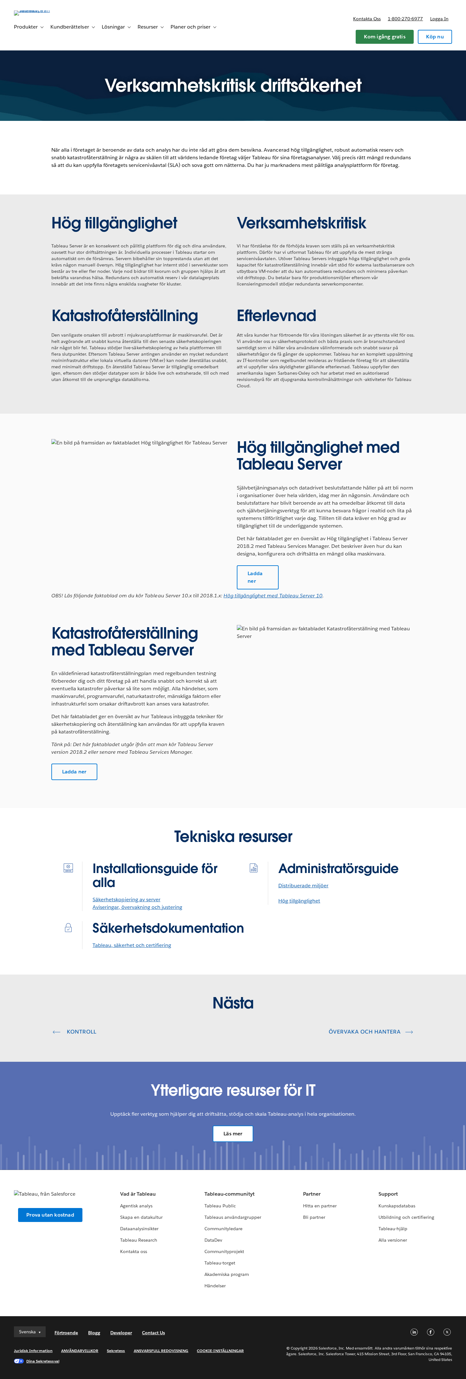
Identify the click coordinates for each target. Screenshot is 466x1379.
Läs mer (232, 1133)
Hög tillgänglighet (299, 900)
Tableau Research (138, 1240)
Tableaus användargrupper (232, 1217)
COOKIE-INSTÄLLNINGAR (220, 1350)
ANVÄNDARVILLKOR (79, 1350)
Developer (121, 1333)
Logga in (439, 19)
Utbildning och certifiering (407, 1217)
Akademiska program (226, 1274)
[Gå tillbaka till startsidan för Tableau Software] (37, 10)
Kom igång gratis (384, 36)
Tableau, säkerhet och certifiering (132, 945)
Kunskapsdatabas (397, 1206)
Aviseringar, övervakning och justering (137, 907)
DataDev (213, 1240)
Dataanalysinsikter (139, 1228)
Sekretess (116, 1350)
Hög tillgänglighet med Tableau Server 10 (272, 595)
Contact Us (153, 1333)
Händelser (215, 1286)
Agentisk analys (136, 1206)
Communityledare (223, 1228)
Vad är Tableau (138, 1194)
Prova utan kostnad (50, 1215)
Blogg (94, 1333)
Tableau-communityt (229, 1194)
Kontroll (80, 1031)
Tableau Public (220, 1206)
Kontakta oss (367, 19)
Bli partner (314, 1217)
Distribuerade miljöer (303, 885)
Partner (311, 1194)
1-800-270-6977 (405, 19)
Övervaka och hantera (365, 1031)
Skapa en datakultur (141, 1217)
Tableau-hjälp (393, 1228)
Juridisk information (33, 1350)
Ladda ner (255, 577)
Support (388, 1194)
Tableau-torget (219, 1263)
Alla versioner (393, 1240)
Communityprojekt (224, 1251)
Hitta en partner (320, 1206)
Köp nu (435, 36)
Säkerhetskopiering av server (126, 899)
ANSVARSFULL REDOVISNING (161, 1350)
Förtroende (66, 1333)
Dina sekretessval (42, 1361)
